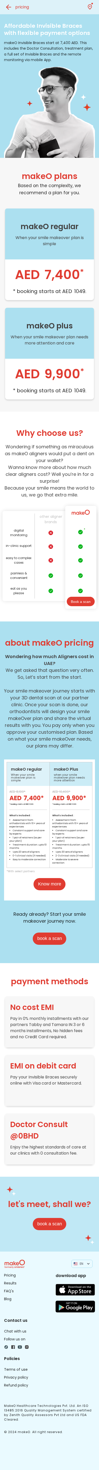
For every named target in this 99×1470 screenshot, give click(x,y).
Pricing (10, 1275)
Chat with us (15, 1331)
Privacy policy (16, 1377)
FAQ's (9, 1291)
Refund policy (16, 1385)
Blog (7, 1298)
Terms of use (16, 1369)
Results (10, 1283)
